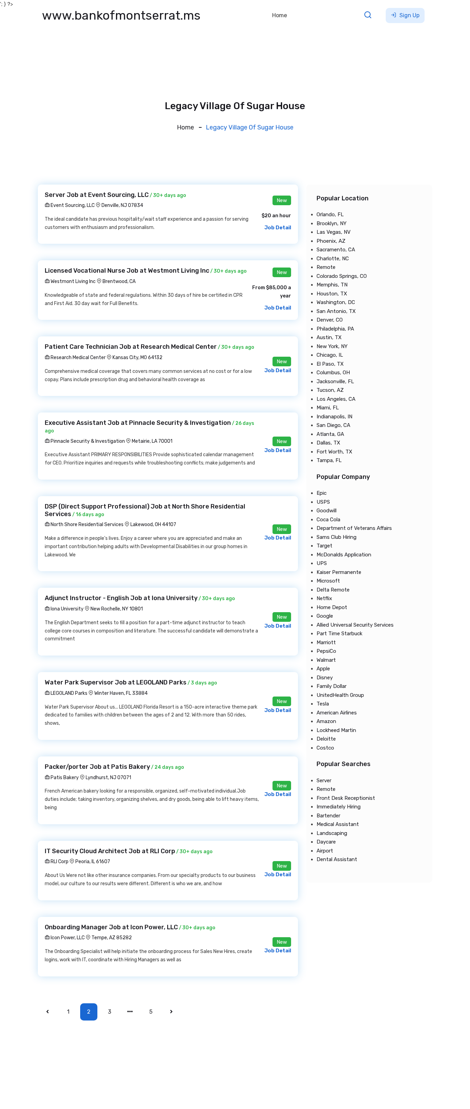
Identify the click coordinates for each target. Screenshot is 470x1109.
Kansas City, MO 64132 (137, 357)
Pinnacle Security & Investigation (87, 441)
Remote (326, 267)
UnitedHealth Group (340, 695)
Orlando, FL (330, 214)
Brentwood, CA (119, 281)
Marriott (326, 642)
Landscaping (332, 833)
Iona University (67, 609)
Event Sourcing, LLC (72, 205)
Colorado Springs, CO (342, 276)
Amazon (326, 721)
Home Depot (332, 607)
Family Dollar (331, 686)
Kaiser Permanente (339, 572)
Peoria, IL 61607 (92, 862)
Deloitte (326, 739)
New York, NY (332, 346)
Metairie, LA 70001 (152, 441)
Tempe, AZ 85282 (112, 938)
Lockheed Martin (336, 730)
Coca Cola (328, 519)
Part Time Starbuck (339, 633)
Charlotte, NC (333, 258)
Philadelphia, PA (335, 329)
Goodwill (327, 511)
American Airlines (337, 713)
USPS (323, 502)
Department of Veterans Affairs (354, 528)
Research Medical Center (78, 357)
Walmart (326, 660)
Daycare (326, 842)
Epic (322, 493)
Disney (325, 677)
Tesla (323, 704)
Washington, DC (336, 302)
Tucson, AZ (330, 390)
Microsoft (328, 581)
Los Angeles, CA (336, 399)
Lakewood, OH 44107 (153, 524)
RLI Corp (59, 862)
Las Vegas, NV (334, 232)
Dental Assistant (337, 859)
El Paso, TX (330, 364)
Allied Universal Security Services (355, 625)
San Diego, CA (333, 425)
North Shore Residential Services (87, 524)
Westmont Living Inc (73, 281)
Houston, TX (332, 294)
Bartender (328, 816)
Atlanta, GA (330, 434)
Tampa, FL (329, 460)
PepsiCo (326, 651)
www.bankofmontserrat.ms (121, 15)
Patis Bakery (64, 778)
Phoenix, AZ (331, 241)
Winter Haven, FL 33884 (121, 693)
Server (324, 780)
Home (279, 15)
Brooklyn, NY (331, 223)
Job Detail (277, 227)
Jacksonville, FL (335, 381)
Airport (325, 851)
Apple (323, 669)
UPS (322, 563)
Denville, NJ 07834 (122, 205)
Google (325, 616)
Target (324, 546)
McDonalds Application (344, 555)
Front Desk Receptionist (346, 798)
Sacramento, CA (336, 250)
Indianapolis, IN (334, 417)
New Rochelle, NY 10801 (116, 609)
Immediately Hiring (339, 807)
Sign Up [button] (408, 15)
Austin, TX (329, 337)
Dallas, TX (328, 443)
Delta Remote (333, 590)
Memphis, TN (332, 285)
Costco (325, 748)
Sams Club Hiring (336, 537)
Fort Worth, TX (334, 452)
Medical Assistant (338, 824)
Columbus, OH (333, 372)
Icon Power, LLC (67, 938)
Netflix (324, 598)
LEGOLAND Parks (68, 693)
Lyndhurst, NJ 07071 (108, 778)
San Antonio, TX (336, 311)
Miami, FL (328, 408)
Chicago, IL (330, 355)
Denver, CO (330, 320)
